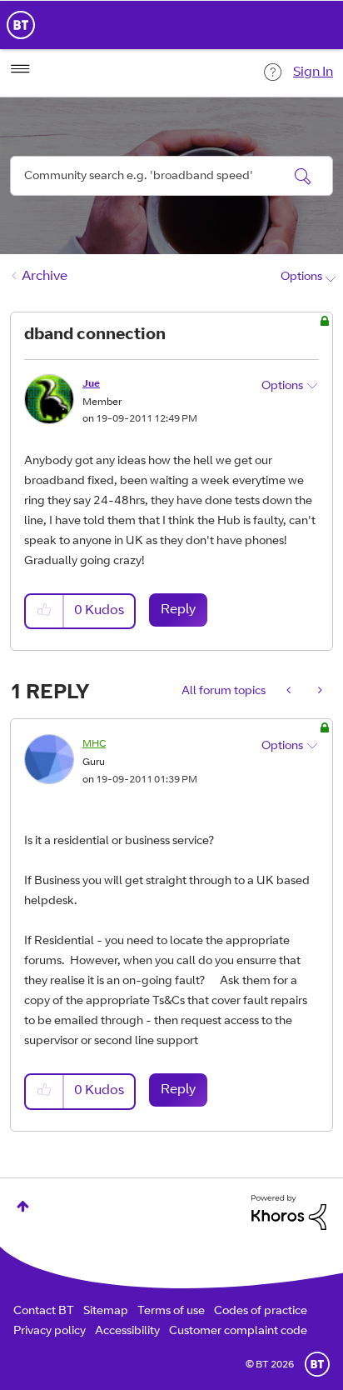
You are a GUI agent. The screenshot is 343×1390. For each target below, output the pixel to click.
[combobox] (171, 176)
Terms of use (171, 1312)
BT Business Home (21, 25)
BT (317, 1364)
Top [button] (23, 1206)
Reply (178, 610)
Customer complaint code (238, 1332)
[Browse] (20, 69)
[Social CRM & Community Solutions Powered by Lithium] (288, 1213)
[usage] (290, 692)
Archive (44, 276)
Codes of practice (260, 1312)
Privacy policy (49, 1332)
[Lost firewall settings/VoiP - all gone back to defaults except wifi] (318, 692)
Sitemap (105, 1312)
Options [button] (301, 277)
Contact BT (43, 1312)
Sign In (313, 72)
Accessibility (127, 1332)
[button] (45, 611)
